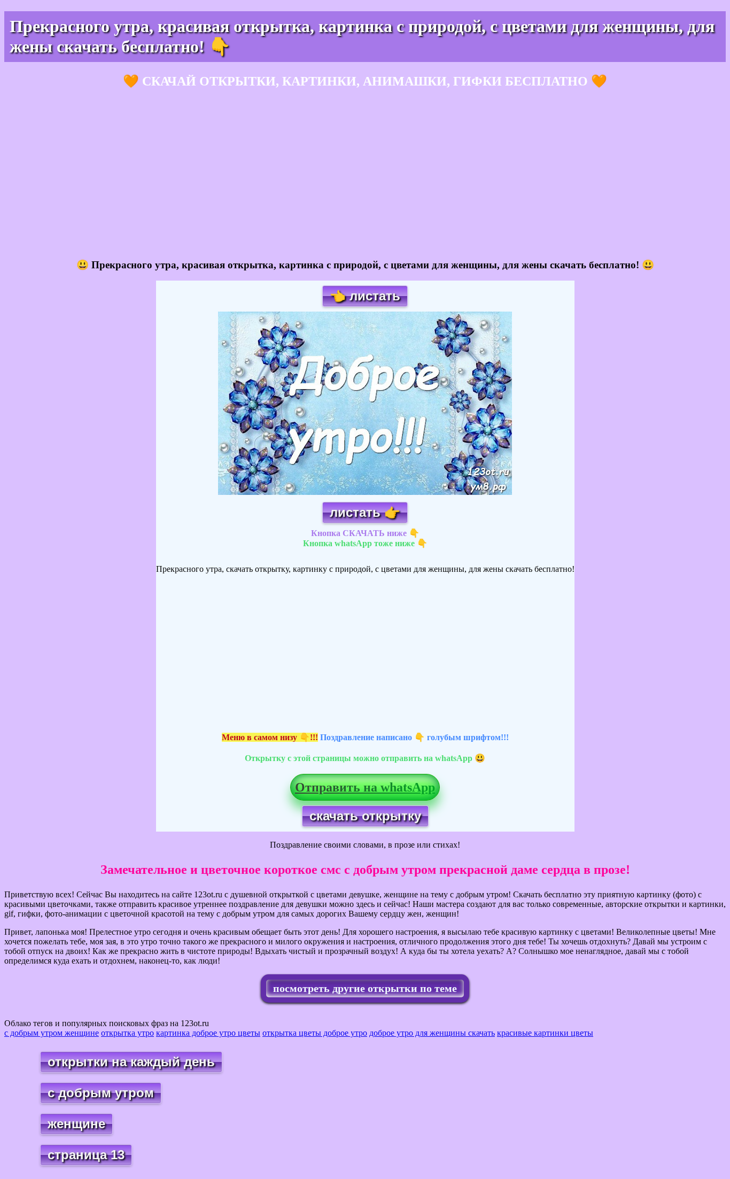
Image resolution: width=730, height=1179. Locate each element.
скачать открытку (365, 816)
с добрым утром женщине (51, 1032)
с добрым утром (101, 1092)
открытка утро (127, 1032)
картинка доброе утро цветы (208, 1032)
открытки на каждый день (131, 1061)
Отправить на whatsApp (365, 787)
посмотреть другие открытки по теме (365, 988)
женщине (76, 1123)
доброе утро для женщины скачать (432, 1032)
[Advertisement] (325, 174)
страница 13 (86, 1154)
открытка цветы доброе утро (314, 1032)
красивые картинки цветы (545, 1032)
